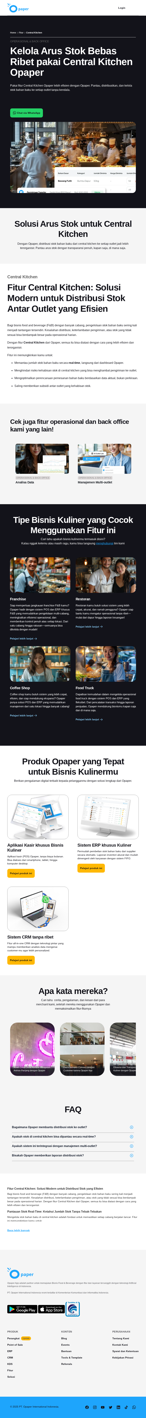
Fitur (21, 32)
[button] (134, 7)
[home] (18, 8)
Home (13, 32)
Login (121, 7)
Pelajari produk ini (21, 873)
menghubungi (104, 543)
